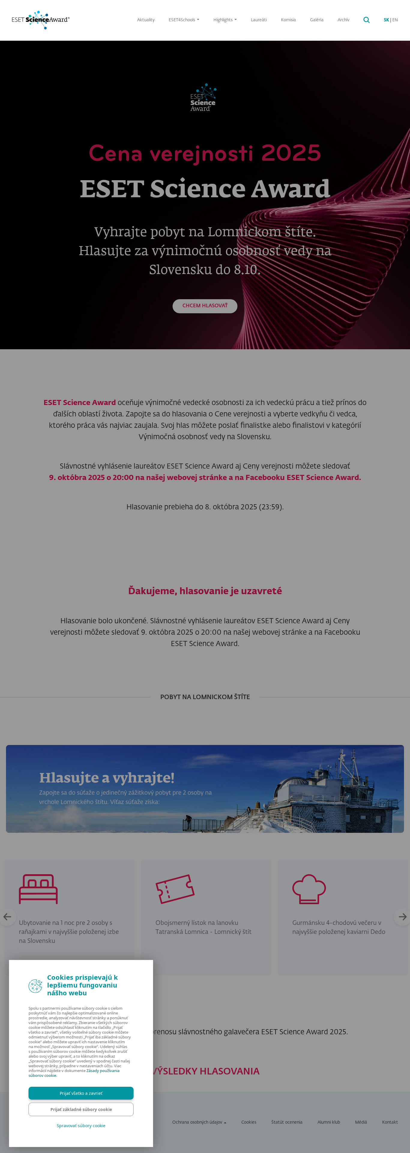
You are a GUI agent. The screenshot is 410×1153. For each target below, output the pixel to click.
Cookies (248, 1122)
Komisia (288, 20)
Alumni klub (329, 1122)
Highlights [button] (223, 20)
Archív (343, 20)
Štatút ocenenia (287, 1122)
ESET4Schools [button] (182, 20)
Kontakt (390, 1122)
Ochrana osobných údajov (197, 1122)
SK (386, 20)
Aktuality (146, 20)
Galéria (317, 20)
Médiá (361, 1122)
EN (395, 20)
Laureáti (259, 20)
